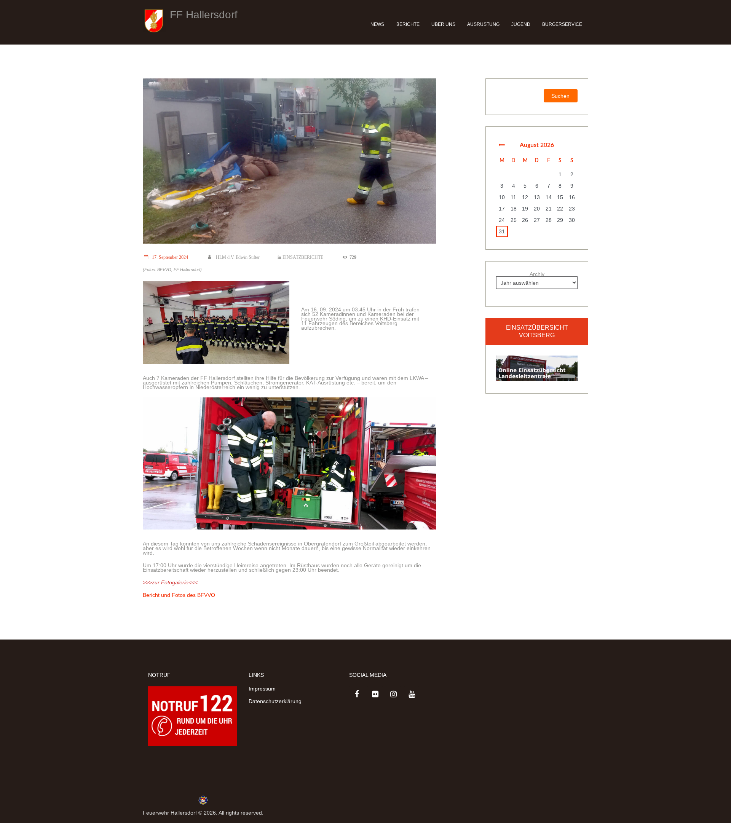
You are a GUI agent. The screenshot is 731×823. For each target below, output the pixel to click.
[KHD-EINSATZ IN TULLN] (289, 161)
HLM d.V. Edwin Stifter (237, 257)
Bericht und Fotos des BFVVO (179, 595)
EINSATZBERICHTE (303, 257)
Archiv (537, 274)
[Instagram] (393, 694)
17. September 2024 (170, 257)
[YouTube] (411, 694)
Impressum (262, 689)
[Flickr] (375, 694)
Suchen (560, 96)
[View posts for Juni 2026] (502, 145)
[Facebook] (356, 694)
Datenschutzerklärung (275, 701)
